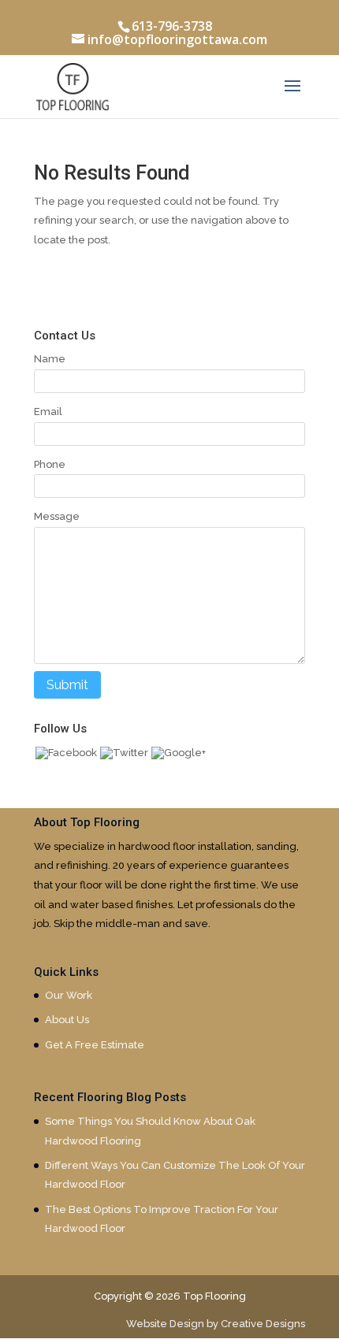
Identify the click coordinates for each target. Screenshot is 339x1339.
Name (49, 359)
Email (48, 411)
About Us (67, 1020)
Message (57, 516)
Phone (49, 464)
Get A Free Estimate (94, 1045)
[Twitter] (124, 753)
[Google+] (178, 753)
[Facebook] (66, 753)
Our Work (68, 995)
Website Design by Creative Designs (215, 1324)
